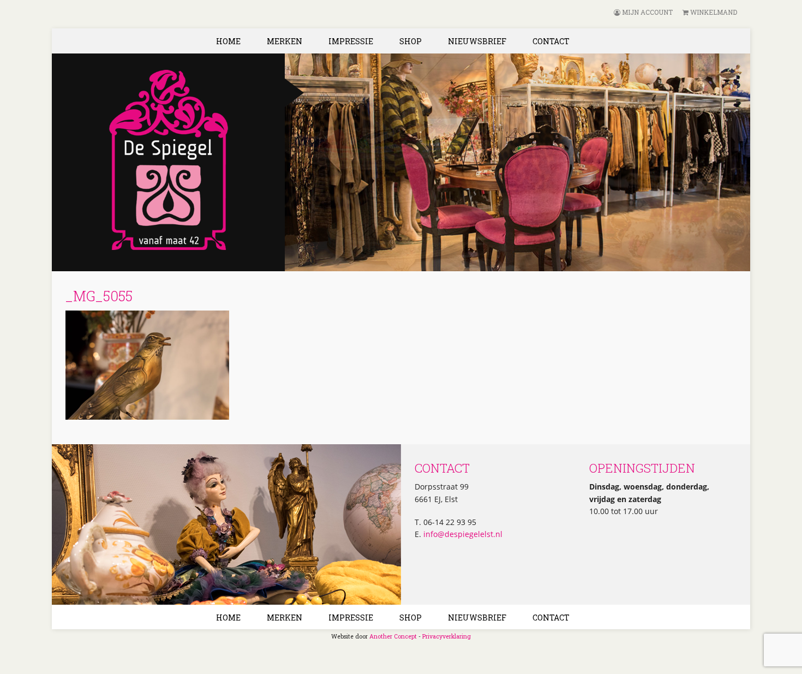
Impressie (350, 41)
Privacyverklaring (446, 636)
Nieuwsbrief (477, 41)
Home (228, 41)
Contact (551, 41)
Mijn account (646, 12)
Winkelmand (713, 12)
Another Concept (393, 636)
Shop (410, 41)
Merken (284, 41)
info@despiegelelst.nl (461, 534)
